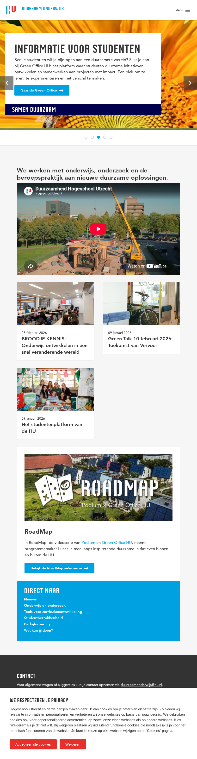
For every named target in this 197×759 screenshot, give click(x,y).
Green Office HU (117, 542)
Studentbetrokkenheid (43, 618)
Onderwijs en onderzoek (45, 606)
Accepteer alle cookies (33, 744)
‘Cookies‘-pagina (159, 731)
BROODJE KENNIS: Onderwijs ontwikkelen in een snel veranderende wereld (54, 346)
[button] (86, 137)
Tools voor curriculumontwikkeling (53, 612)
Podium (88, 542)
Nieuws (30, 599)
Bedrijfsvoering (37, 624)
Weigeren (72, 744)
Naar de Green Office (39, 90)
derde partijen (57, 709)
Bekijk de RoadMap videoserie (57, 568)
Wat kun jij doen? (38, 631)
